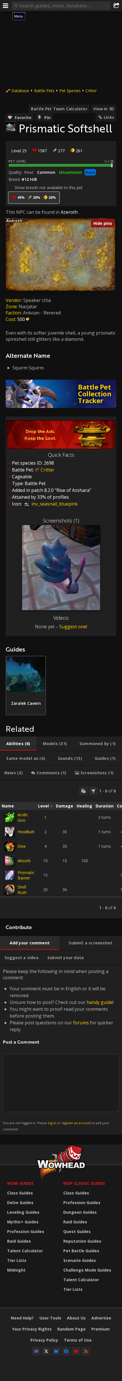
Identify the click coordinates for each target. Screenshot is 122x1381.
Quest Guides (77, 1231)
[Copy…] (83, 791)
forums (81, 1023)
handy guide (100, 1002)
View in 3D (103, 108)
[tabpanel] (61, 849)
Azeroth (69, 212)
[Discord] (36, 1351)
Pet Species (70, 90)
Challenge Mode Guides (87, 1270)
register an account (76, 1123)
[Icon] (10, 126)
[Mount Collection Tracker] (61, 394)
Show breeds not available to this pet (48, 187)
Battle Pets (44, 90)
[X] (46, 1351)
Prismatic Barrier (26, 875)
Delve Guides (20, 1202)
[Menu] (5, 5)
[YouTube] (76, 1351)
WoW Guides (20, 1183)
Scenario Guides (79, 1260)
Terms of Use (78, 1340)
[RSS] (86, 1351)
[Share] (116, 5)
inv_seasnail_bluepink (54, 504)
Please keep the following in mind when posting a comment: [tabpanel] (58, 1049)
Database (20, 90)
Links (109, 117)
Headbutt (26, 831)
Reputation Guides (82, 1241)
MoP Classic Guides (84, 1183)
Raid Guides (19, 1241)
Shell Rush (22, 889)
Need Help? (22, 1318)
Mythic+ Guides (23, 1221)
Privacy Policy (44, 1340)
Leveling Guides (23, 1212)
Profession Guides (25, 1231)
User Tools (50, 1318)
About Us (76, 1318)
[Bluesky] (56, 1351)
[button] (5, 218)
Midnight (16, 1270)
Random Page (71, 1329)
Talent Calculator (25, 1250)
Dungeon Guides (80, 1212)
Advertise (101, 1318)
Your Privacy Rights (32, 1329)
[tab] (18, 744)
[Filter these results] (93, 791)
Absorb (24, 860)
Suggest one (72, 626)
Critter (91, 90)
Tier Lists (16, 1260)
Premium (100, 1329)
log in (52, 1123)
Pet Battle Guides (81, 1250)
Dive (22, 846)
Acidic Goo (23, 817)
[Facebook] (66, 1351)
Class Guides (20, 1193)
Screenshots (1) (61, 520)
